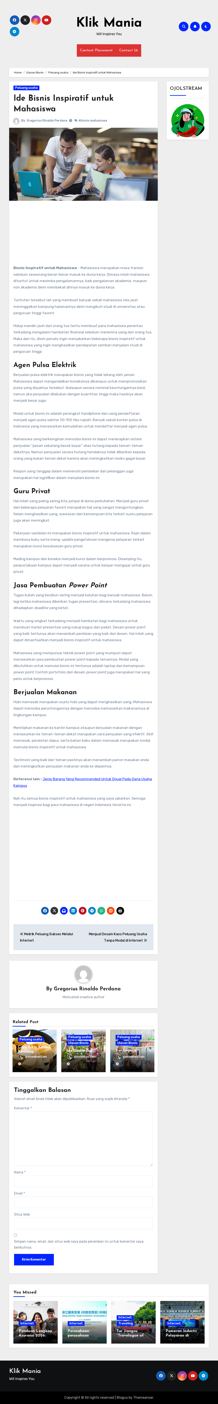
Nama (20, 1172)
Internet (27, 1323)
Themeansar (143, 1397)
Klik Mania (109, 23)
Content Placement (96, 50)
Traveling (125, 1323)
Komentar (23, 1108)
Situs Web (22, 1214)
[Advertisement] (84, 235)
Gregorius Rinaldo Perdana (47, 120)
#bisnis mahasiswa (93, 120)
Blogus (122, 1397)
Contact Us (128, 50)
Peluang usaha (26, 88)
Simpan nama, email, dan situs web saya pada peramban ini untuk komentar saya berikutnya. (78, 1244)
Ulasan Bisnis (78, 1043)
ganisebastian (36, 1056)
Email (19, 1193)
